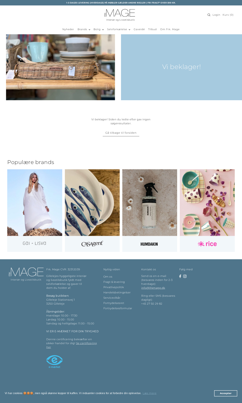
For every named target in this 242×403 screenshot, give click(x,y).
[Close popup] (191, 156)
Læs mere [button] (149, 393)
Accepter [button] (226, 393)
